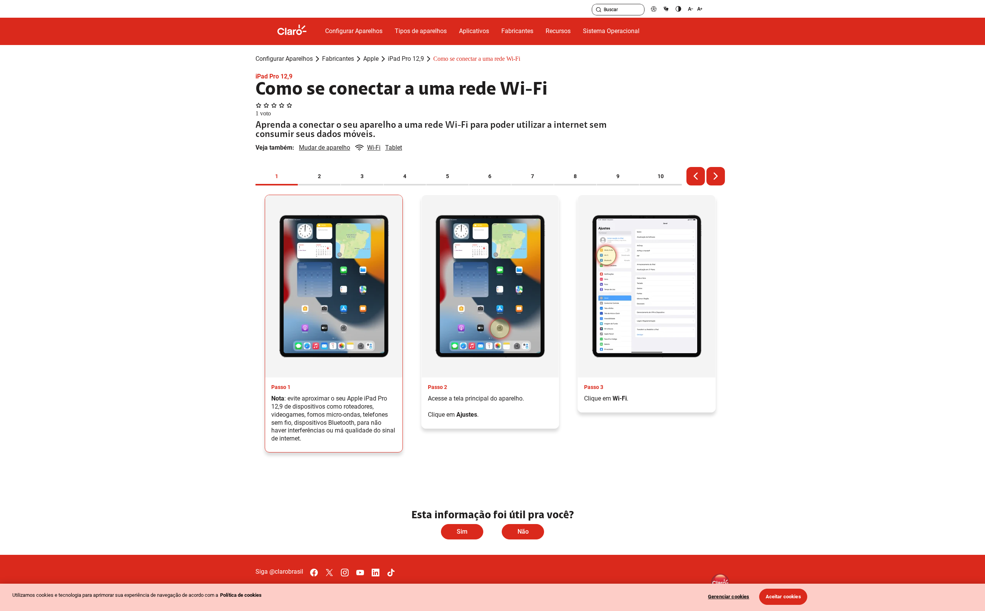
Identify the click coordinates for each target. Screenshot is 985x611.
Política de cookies (241, 595)
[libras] (666, 8)
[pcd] (654, 8)
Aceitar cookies (783, 596)
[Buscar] (599, 9)
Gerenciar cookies (728, 596)
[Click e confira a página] (298, 31)
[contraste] (678, 8)
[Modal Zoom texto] (695, 8)
